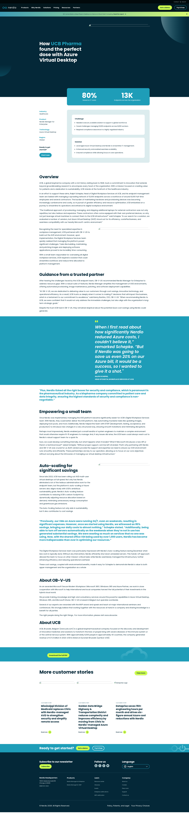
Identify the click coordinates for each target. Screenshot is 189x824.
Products (25, 7)
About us (124, 781)
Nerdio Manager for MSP (74, 785)
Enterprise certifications (101, 792)
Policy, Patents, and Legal (118, 805)
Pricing (56, 7)
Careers (124, 785)
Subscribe (45, 766)
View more (141, 673)
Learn (96, 778)
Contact (176, 2)
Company (126, 778)
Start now (45, 155)
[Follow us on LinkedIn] (95, 765)
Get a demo (165, 7)
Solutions (47, 7)
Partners (76, 7)
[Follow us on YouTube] (107, 765)
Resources (66, 7)
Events (96, 788)
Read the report (118, 14)
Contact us (125, 795)
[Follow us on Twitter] (99, 765)
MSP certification (99, 795)
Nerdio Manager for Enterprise (75, 781)
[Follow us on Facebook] (103, 765)
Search (184, 2)
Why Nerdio (36, 7)
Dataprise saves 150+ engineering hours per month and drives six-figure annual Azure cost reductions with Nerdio (131, 712)
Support (124, 792)
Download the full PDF (58, 655)
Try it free (180, 7)
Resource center (99, 781)
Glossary (97, 785)
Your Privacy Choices (140, 805)
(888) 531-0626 (44, 786)
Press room (125, 788)
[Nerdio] (9, 8)
